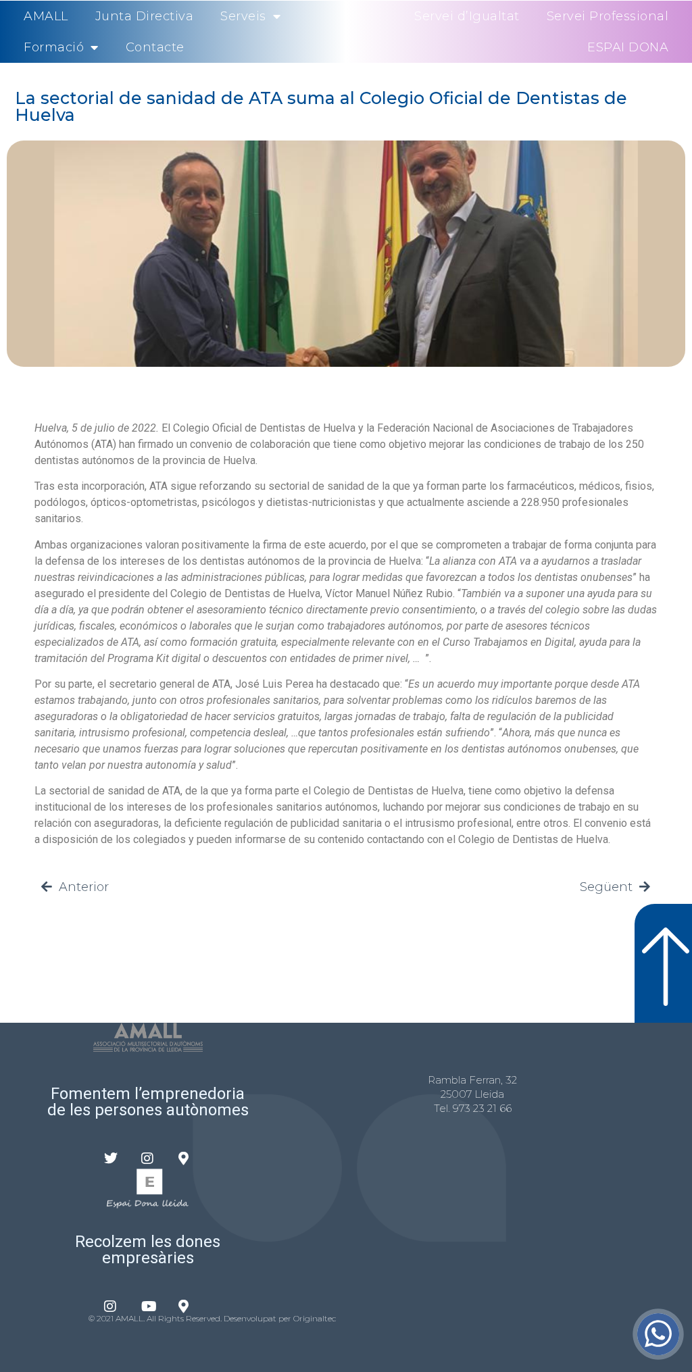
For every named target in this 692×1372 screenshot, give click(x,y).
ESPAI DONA (627, 47)
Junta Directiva (144, 16)
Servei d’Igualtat (467, 16)
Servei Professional (608, 16)
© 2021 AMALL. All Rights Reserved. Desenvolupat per (191, 1318)
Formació (54, 47)
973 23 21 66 (482, 1108)
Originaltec (314, 1318)
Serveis (243, 16)
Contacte (155, 47)
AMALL (46, 16)
